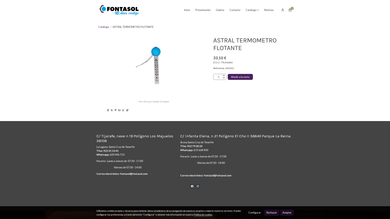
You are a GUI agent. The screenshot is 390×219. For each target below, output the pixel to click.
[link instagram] (197, 186)
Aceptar (287, 212)
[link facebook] (192, 186)
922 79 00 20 (194, 146)
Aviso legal (151, 192)
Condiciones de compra (232, 192)
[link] (119, 10)
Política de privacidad (209, 192)
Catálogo (103, 26)
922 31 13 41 (111, 150)
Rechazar (271, 212)
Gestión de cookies (187, 192)
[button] (252, 10)
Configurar (254, 212)
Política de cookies (167, 192)
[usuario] (283, 9)
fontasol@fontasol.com (134, 173)
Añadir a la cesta (240, 76)
